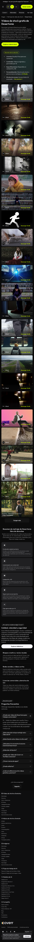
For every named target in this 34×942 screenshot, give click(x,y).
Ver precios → (18, 79)
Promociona (4, 915)
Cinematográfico (5, 829)
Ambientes (3, 835)
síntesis (3, 821)
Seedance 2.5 (4, 879)
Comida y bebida (5, 806)
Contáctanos (4, 917)
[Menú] (3, 6)
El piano (3, 827)
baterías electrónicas (6, 823)
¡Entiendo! (27, 936)
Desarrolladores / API (6, 908)
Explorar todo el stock (10, 44)
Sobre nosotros (5, 904)
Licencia (3, 927)
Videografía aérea (5, 804)
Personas (3, 798)
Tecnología (4, 812)
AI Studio (25, 74)
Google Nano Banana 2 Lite (7, 885)
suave (2, 831)
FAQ (2, 913)
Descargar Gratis (25, 99)
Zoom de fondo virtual (6, 814)
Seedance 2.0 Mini (5, 890)
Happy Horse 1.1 (5, 898)
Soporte (17, 786)
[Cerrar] (32, 1)
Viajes (2, 808)
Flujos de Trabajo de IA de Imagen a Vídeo (11, 873)
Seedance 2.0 (4, 883)
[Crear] (8, 7)
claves (2, 825)
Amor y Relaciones (5, 800)
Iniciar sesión (27, 7)
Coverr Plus (4, 906)
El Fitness (3, 802)
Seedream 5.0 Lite (5, 896)
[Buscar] (12, 7)
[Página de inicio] (7, 923)
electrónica (4, 833)
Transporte (4, 810)
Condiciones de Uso (24, 927)
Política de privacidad (12, 927)
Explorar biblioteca (17, 646)
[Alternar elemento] (30, 715)
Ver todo (30, 12)
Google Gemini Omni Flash (7, 892)
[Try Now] (30, 1)
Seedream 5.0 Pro (5, 894)
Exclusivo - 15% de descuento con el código (11, 514)
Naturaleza (4, 796)
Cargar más (17, 520)
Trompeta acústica (5, 839)
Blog (2, 910)
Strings (3, 837)
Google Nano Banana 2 (6, 881)
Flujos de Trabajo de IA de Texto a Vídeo (10, 871)
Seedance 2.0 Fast (5, 888)
